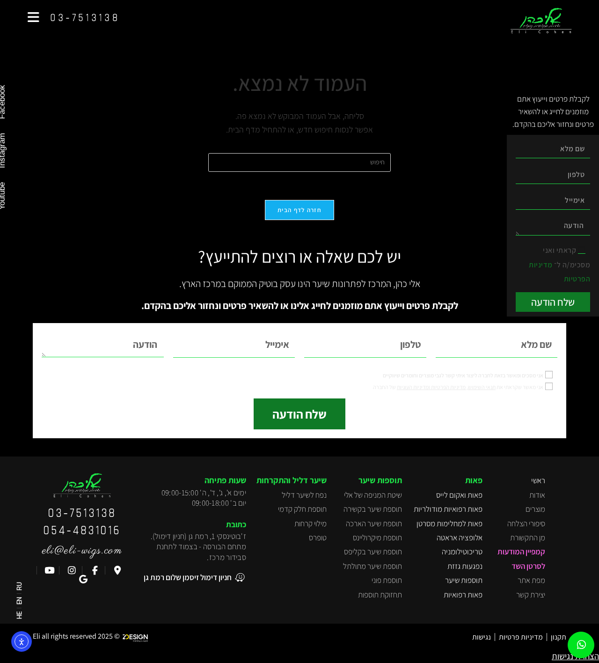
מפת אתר (531, 580)
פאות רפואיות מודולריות (448, 509)
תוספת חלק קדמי (302, 509)
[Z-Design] (137, 636)
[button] (33, 17)
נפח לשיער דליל (304, 495)
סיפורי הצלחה (526, 523)
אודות (537, 495)
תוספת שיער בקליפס (373, 551)
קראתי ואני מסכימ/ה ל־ (559, 264)
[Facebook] (94, 570)
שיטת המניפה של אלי (373, 495)
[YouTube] (48, 570)
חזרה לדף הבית (299, 210)
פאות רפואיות (463, 594)
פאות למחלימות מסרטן (449, 523)
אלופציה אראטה (459, 537)
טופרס (318, 537)
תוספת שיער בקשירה (372, 509)
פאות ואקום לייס (459, 495)
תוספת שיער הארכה (374, 523)
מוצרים (535, 509)
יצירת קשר (530, 594)
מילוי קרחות (310, 523)
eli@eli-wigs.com (82, 551)
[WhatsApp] (581, 645)
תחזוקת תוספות (380, 594)
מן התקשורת (527, 537)
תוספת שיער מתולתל (372, 566)
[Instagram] (71, 570)
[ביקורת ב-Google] (82, 579)
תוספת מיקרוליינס (377, 537)
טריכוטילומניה (462, 551)
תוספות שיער (463, 580)
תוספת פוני (387, 580)
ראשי (538, 480)
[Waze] (116, 570)
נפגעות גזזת (464, 566)
